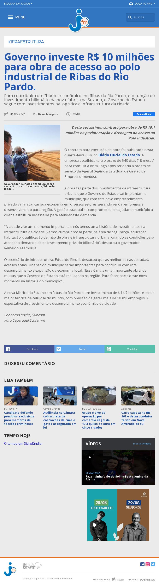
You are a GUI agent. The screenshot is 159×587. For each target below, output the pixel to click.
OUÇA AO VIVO (144, 3)
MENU (20, 17)
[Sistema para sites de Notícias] (118, 579)
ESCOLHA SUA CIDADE (17, 3)
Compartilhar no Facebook (29, 349)
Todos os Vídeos (142, 443)
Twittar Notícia (79, 349)
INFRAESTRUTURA (26, 41)
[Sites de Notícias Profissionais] (147, 579)
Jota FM (79, 21)
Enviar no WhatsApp (130, 349)
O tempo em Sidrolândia (22, 443)
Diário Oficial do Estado (119, 155)
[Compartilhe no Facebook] (144, 114)
